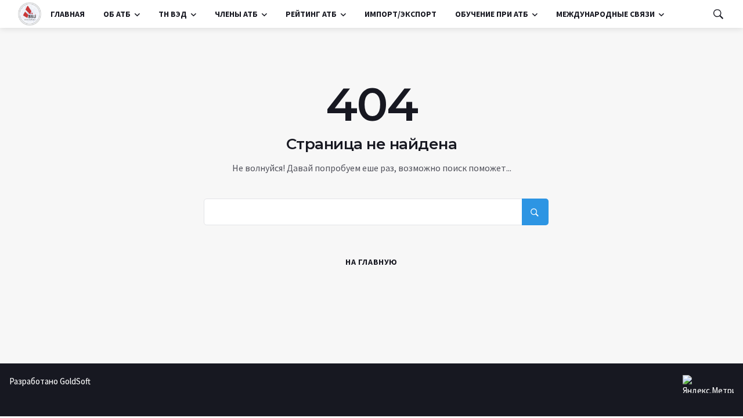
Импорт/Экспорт (401, 14)
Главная (68, 14)
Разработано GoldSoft (50, 381)
